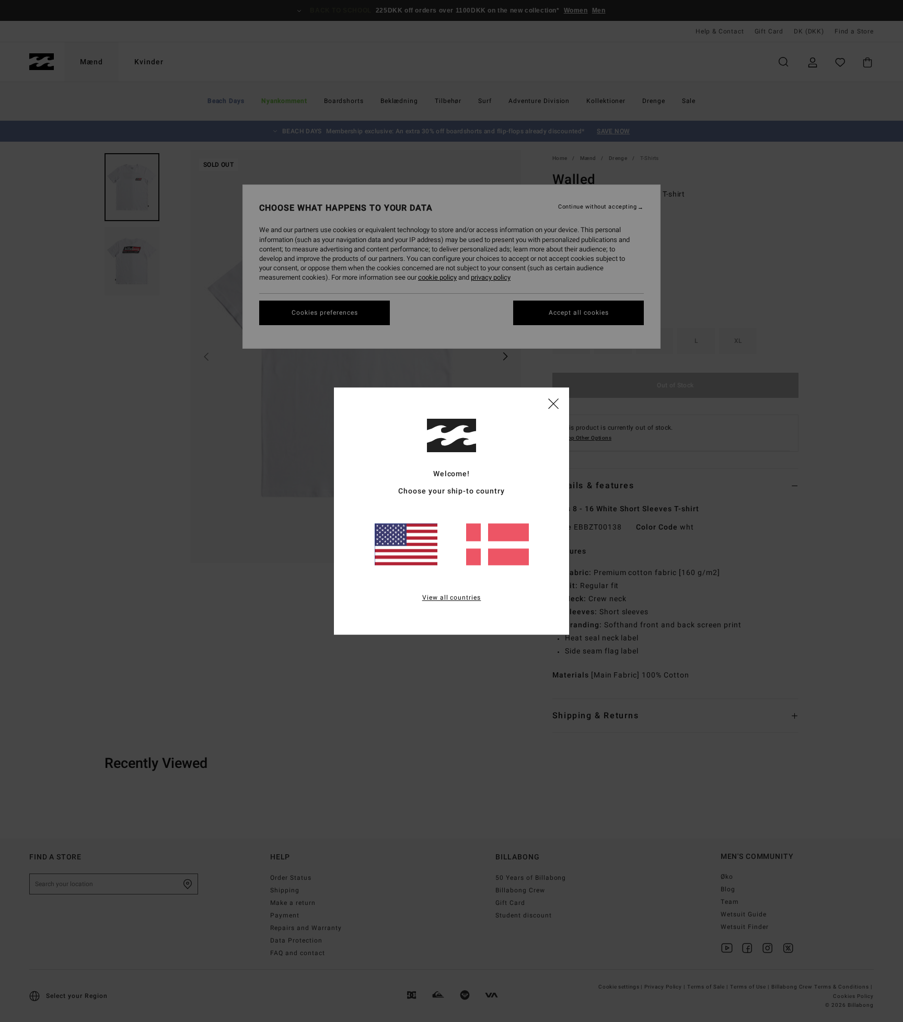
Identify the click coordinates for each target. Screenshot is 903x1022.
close (553, 403)
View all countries (451, 597)
